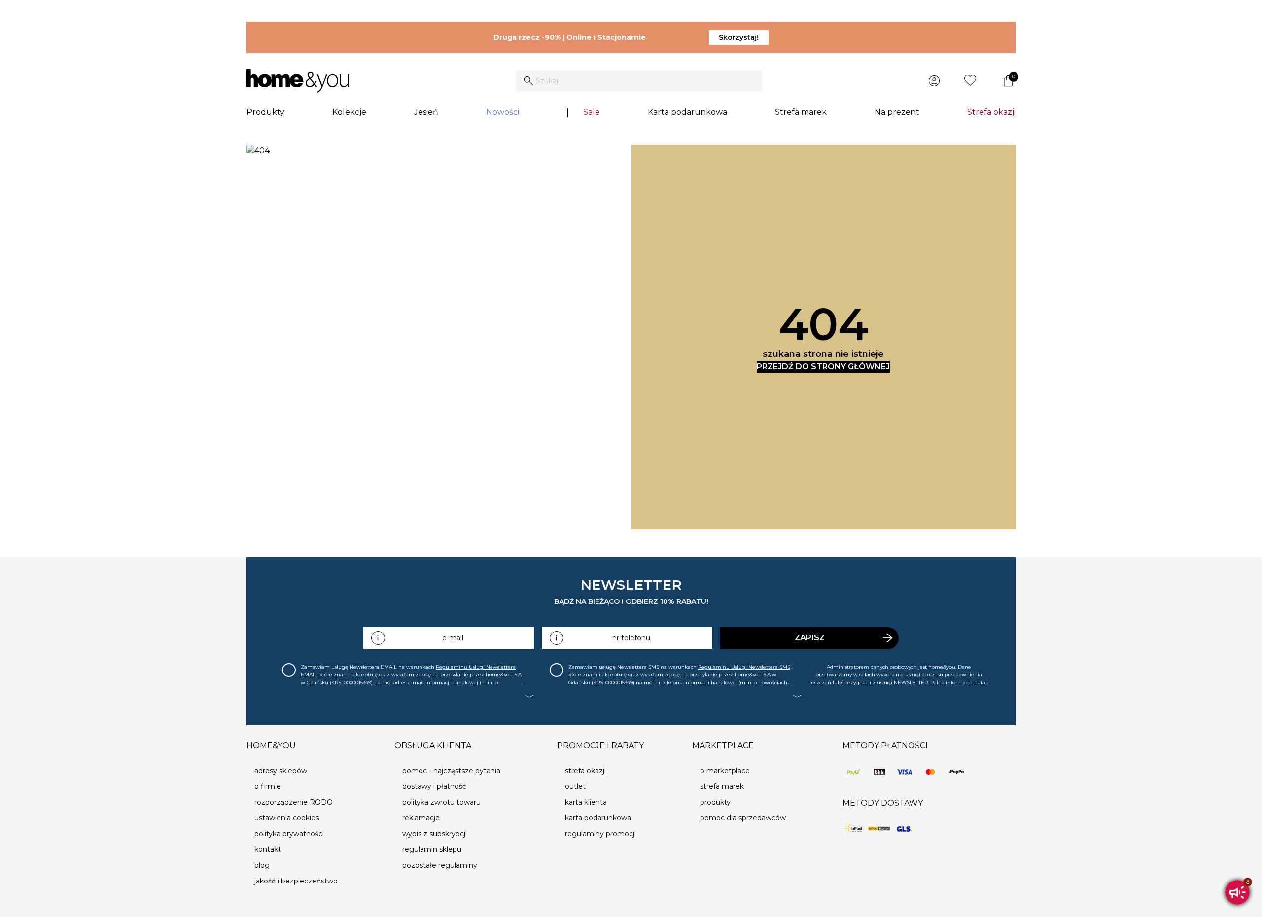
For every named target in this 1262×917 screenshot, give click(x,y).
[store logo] (297, 81)
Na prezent (897, 112)
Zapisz (810, 637)
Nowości (502, 112)
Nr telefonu (631, 638)
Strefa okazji (991, 112)
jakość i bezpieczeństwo (296, 881)
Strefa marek (801, 112)
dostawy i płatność (434, 786)
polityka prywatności (289, 833)
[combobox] (639, 81)
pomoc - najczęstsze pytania (451, 770)
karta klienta (586, 802)
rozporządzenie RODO (293, 802)
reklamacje (421, 817)
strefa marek (722, 786)
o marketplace (725, 770)
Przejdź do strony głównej (823, 366)
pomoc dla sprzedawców (743, 817)
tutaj (981, 682)
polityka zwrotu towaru (441, 802)
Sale (591, 112)
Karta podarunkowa (687, 112)
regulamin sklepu (431, 849)
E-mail (452, 638)
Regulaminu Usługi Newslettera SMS (744, 667)
